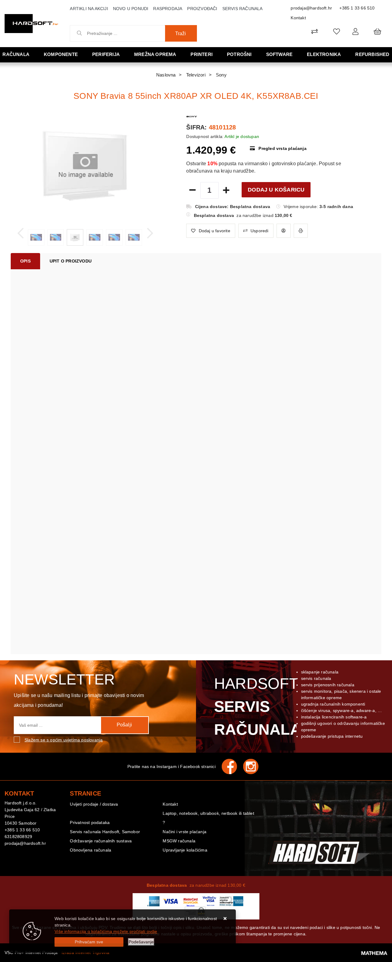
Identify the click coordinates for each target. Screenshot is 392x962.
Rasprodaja (167, 8)
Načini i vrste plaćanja (184, 831)
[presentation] (20, 233)
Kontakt (298, 17)
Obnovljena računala (90, 850)
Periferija (106, 54)
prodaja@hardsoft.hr (311, 8)
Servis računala (242, 8)
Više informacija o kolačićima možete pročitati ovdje (106, 931)
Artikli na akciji (89, 8)
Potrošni (239, 54)
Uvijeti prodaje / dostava (94, 804)
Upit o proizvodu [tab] (71, 261)
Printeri (201, 54)
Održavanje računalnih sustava (101, 840)
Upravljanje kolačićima (185, 850)
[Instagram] (254, 766)
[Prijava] (355, 31)
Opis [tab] (25, 261)
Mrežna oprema (155, 54)
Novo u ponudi (131, 8)
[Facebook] (232, 766)
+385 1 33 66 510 (357, 8)
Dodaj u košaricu (276, 190)
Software (279, 54)
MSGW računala (179, 840)
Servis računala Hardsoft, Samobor (105, 831)
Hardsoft (256, 706)
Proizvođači (202, 8)
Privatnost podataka (90, 822)
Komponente (61, 54)
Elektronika (324, 54)
